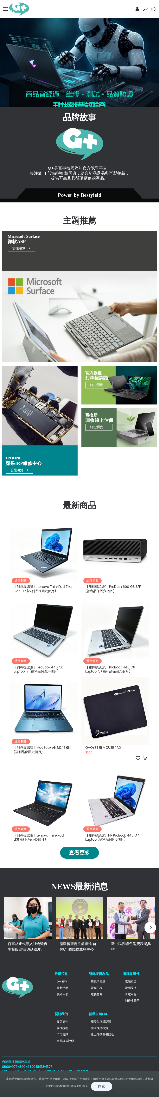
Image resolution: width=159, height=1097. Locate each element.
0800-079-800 (13, 1066)
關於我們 (61, 1014)
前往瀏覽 (18, 248)
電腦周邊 (131, 988)
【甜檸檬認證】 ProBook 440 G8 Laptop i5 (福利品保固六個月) (110, 669)
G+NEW (62, 981)
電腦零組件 (131, 973)
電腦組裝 (131, 981)
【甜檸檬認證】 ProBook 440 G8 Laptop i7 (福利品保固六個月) (38, 669)
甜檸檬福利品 (99, 973)
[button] (145, 9)
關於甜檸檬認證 (101, 1022)
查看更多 (79, 853)
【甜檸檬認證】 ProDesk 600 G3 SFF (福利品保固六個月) (113, 588)
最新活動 (62, 988)
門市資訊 (62, 1034)
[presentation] (9, 927)
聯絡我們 (62, 994)
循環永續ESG (99, 1014)
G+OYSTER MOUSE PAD (103, 747)
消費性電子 (132, 1001)
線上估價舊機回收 (102, 1034)
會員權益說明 (65, 1041)
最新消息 (61, 973)
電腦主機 (96, 988)
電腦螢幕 (96, 994)
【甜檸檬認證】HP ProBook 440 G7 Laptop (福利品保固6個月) (112, 837)
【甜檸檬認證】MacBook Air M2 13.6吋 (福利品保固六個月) (42, 749)
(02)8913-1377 (41, 1066)
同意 (101, 1086)
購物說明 (62, 1028)
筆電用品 (131, 994)
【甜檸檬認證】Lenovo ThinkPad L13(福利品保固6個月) (39, 837)
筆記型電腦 (98, 981)
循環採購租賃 (99, 1028)
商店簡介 (62, 1022)
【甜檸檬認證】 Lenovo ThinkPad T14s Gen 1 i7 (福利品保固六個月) (43, 588)
